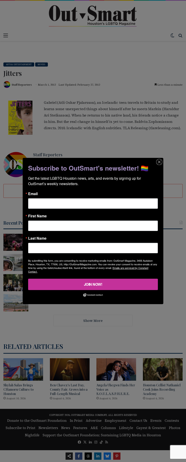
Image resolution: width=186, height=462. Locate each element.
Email (33, 194)
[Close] (159, 162)
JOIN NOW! (93, 284)
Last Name (37, 238)
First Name (37, 216)
